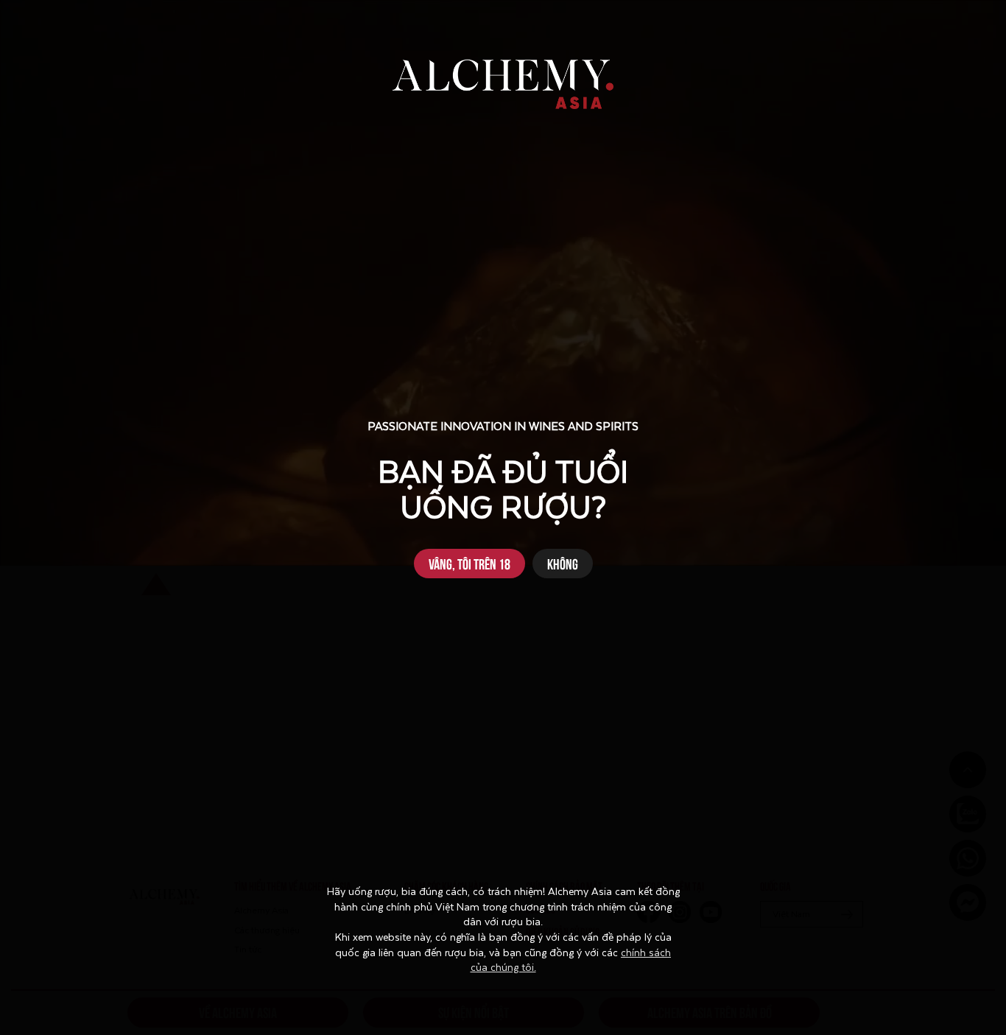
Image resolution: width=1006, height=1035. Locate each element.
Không (562, 563)
